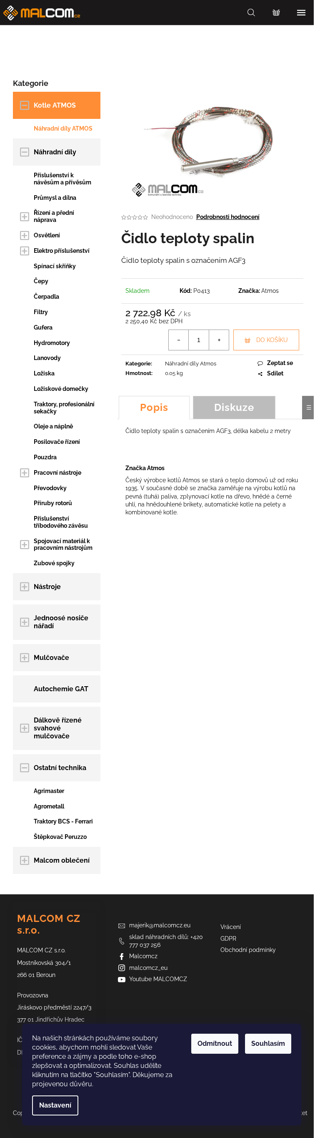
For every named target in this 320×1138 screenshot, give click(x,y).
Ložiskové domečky (61, 388)
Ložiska (44, 373)
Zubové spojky (54, 563)
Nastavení (55, 1105)
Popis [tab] (154, 407)
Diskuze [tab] (234, 407)
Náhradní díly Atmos (190, 363)
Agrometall (49, 806)
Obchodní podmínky (248, 950)
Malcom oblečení (62, 860)
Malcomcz (143, 956)
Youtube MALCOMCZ (158, 979)
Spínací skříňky (55, 266)
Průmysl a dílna (55, 197)
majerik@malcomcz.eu (159, 925)
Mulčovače (51, 658)
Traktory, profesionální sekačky (64, 408)
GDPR (228, 938)
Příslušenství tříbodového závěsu (61, 522)
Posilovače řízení (57, 441)
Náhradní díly (55, 152)
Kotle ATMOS (55, 105)
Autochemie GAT (61, 689)
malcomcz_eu (148, 967)
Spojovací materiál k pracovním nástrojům (63, 544)
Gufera (43, 327)
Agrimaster (49, 791)
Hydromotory (52, 343)
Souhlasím (268, 1043)
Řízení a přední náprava (54, 216)
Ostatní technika (60, 768)
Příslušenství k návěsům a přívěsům (62, 179)
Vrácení (230, 927)
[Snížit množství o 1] (179, 340)
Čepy (41, 281)
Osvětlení (47, 235)
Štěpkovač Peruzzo (60, 836)
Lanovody (47, 358)
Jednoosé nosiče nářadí (61, 622)
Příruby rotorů (53, 503)
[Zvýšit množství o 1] (219, 340)
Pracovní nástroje (57, 472)
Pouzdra (45, 457)
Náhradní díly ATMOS (63, 128)
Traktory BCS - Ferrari (63, 821)
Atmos (270, 290)
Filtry (41, 312)
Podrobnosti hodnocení (228, 217)
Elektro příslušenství (62, 250)
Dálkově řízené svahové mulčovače (58, 728)
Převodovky (50, 488)
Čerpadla (46, 296)
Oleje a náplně (53, 426)
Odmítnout (215, 1043)
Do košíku (272, 340)
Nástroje (47, 587)
